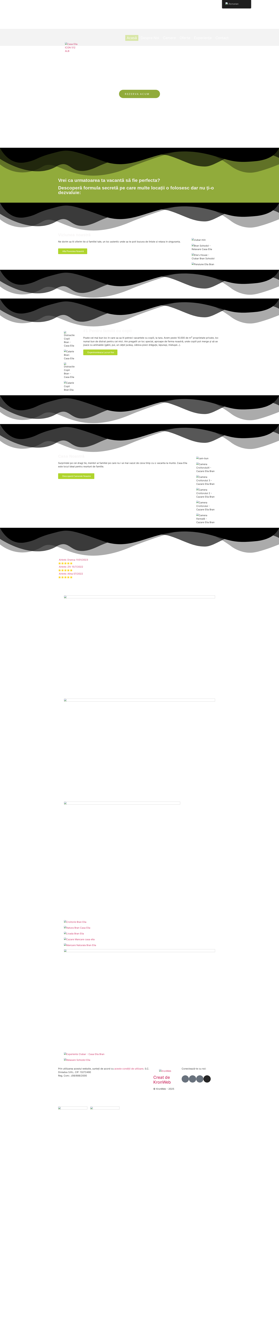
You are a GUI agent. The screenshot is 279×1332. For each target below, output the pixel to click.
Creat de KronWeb (162, 1080)
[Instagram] (207, 1079)
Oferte (185, 38)
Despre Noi (150, 38)
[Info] (192, 1079)
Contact (222, 38)
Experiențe (203, 38)
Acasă (132, 38)
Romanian (233, 4)
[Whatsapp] (199, 1079)
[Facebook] (185, 1079)
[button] (139, 561)
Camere (169, 38)
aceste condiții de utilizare (128, 1068)
